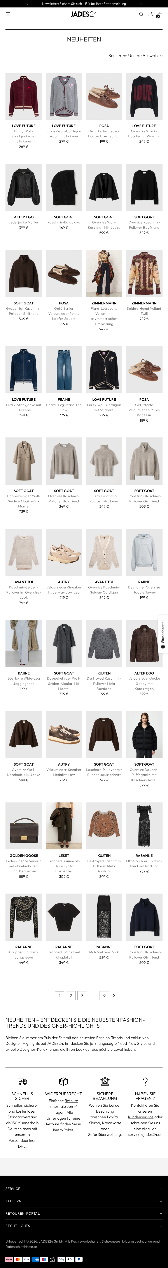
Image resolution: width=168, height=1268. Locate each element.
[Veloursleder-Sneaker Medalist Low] (64, 734)
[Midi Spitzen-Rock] (104, 917)
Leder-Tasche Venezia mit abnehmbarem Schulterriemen (24, 866)
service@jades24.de (145, 1134)
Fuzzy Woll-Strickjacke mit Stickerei (23, 136)
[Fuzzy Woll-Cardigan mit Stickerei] (104, 369)
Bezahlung (105, 1111)
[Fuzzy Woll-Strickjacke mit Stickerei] (23, 96)
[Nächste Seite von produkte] (113, 995)
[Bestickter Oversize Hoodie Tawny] (144, 552)
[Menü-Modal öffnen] (7, 14)
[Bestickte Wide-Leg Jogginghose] (23, 643)
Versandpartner (22, 1140)
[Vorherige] (27, 3)
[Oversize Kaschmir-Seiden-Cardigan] (104, 552)
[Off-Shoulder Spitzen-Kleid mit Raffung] (144, 825)
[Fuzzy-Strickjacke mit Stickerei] (23, 369)
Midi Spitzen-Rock (104, 952)
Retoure (71, 1100)
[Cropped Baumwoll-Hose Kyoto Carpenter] (64, 825)
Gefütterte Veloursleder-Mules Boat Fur (144, 410)
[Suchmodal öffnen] (141, 14)
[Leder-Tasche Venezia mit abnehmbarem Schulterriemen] (23, 825)
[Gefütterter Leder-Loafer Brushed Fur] (104, 96)
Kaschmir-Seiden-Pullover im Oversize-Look (23, 592)
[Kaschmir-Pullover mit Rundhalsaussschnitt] (104, 734)
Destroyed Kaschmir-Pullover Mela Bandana (104, 683)
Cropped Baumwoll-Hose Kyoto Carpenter (63, 866)
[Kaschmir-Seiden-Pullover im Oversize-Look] (23, 552)
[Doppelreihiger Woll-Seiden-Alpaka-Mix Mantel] (23, 460)
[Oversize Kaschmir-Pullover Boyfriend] (144, 187)
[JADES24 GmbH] (84, 14)
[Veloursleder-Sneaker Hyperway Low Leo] (64, 552)
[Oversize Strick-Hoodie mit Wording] (144, 96)
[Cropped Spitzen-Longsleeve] (23, 917)
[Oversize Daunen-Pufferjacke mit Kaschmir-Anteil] (144, 734)
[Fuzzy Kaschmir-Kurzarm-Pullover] (104, 460)
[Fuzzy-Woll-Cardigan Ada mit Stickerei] (64, 96)
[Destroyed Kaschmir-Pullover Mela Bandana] (104, 643)
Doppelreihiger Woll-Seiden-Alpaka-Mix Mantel (24, 501)
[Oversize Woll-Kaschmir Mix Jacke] (104, 187)
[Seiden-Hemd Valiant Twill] (144, 273)
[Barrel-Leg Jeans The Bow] (64, 369)
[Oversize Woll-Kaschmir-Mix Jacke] (23, 734)
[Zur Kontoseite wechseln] (150, 14)
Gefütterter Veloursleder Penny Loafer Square (63, 313)
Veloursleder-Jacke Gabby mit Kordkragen (144, 683)
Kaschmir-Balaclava (63, 222)
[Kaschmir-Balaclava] (64, 187)
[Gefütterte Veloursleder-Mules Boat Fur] (144, 369)
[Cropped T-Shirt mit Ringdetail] (64, 917)
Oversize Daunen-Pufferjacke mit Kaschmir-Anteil (144, 774)
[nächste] (141, 3)
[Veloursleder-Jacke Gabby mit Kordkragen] (144, 643)
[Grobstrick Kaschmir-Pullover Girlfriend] (23, 273)
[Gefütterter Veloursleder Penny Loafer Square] (64, 273)
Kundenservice (141, 1116)
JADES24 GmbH (51, 1241)
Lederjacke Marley (24, 222)
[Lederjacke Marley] (23, 187)
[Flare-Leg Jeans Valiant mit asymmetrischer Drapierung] (104, 273)
